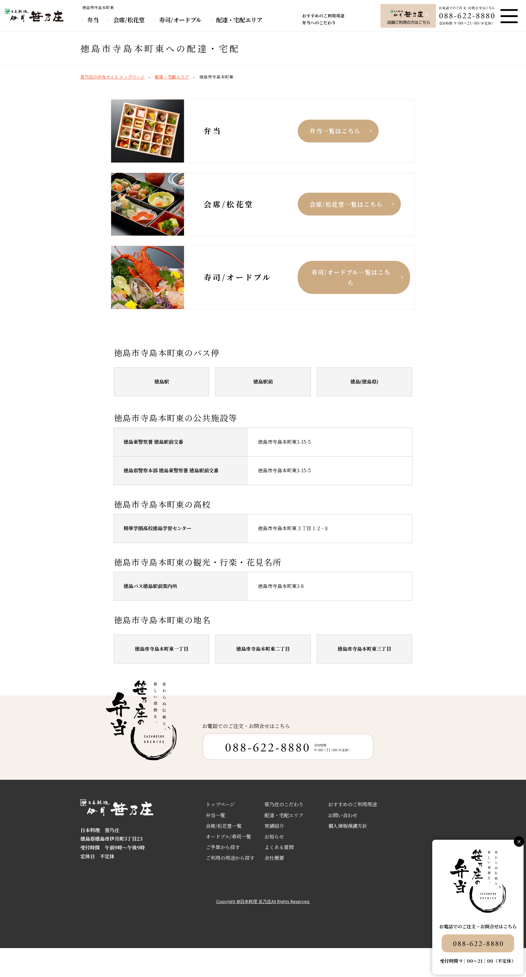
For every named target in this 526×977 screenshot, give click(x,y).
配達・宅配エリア (239, 20)
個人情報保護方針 (347, 825)
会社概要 (274, 857)
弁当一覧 (215, 815)
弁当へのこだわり (319, 22)
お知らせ (274, 836)
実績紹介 (274, 825)
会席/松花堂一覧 (224, 825)
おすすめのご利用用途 (323, 15)
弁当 (93, 20)
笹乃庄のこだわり (284, 804)
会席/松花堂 (129, 20)
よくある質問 (279, 847)
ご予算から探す (223, 847)
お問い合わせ (342, 815)
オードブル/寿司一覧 (228, 836)
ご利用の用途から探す (230, 857)
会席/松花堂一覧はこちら (346, 204)
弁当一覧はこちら (335, 131)
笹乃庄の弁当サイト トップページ (112, 77)
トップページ (220, 804)
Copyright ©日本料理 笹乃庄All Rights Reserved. (263, 901)
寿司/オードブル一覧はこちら (351, 277)
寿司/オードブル (180, 20)
